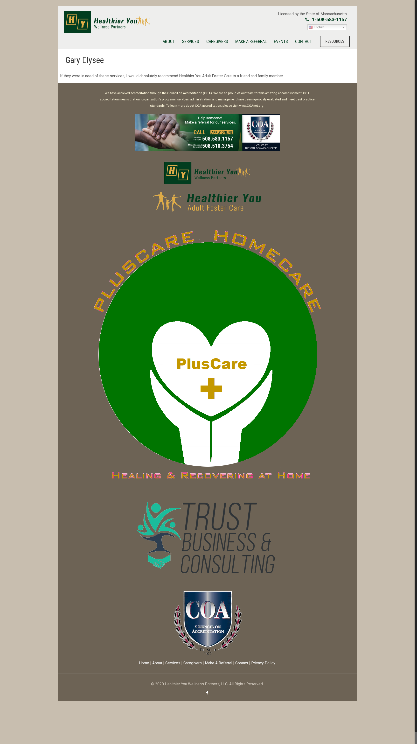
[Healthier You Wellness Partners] (107, 22)
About (157, 663)
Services (172, 663)
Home (144, 663)
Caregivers (192, 663)
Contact (241, 663)
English (318, 27)
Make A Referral (218, 663)
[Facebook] (207, 693)
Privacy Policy (263, 663)
